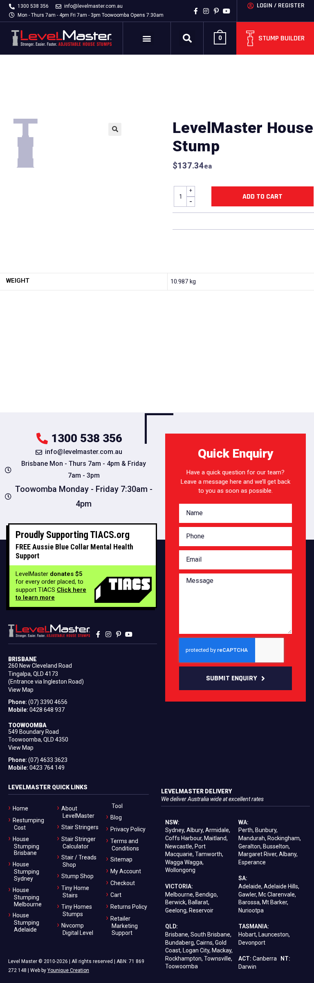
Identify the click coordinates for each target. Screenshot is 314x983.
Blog (116, 817)
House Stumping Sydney (26, 871)
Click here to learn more (51, 594)
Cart (115, 895)
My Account (125, 871)
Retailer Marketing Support (124, 925)
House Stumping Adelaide (26, 922)
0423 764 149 (47, 767)
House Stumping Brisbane (26, 846)
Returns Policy (128, 906)
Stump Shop (77, 876)
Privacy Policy (128, 829)
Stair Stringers (80, 827)
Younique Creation (68, 970)
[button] (147, 38)
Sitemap (121, 859)
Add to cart (262, 196)
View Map (21, 689)
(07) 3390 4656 (47, 702)
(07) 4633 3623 (47, 760)
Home (20, 808)
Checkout (122, 883)
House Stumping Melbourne (27, 897)
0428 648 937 (47, 709)
